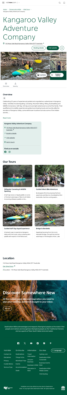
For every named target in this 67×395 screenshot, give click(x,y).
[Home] (11, 2)
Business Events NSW (44, 364)
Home (5, 9)
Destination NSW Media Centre (44, 369)
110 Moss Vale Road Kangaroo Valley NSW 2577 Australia (24, 43)
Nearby (15, 86)
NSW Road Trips (21, 360)
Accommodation (21, 367)
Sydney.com (43, 354)
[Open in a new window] (17, 176)
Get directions (8, 266)
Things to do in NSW (15, 9)
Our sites (42, 350)
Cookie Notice (8, 364)
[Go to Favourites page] (64, 2)
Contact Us (7, 354)
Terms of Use (8, 367)
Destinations (20, 354)
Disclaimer (7, 357)
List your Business (30, 361)
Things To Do (20, 357)
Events (18, 364)
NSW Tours (26, 9)
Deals (17, 370)
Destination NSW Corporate (44, 358)
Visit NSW (7, 350)
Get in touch (10, 142)
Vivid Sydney (43, 374)
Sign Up (7, 308)
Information (31, 350)
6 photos (43, 75)
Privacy (6, 360)
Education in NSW (31, 369)
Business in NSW (32, 365)
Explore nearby (57, 75)
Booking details (39, 48)
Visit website (53, 48)
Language (58, 350)
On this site (20, 350)
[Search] (60, 3)
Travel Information (31, 355)
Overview (6, 86)
